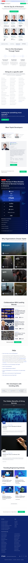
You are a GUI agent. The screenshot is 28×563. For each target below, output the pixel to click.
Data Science (16, 158)
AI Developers (3, 78)
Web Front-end (21, 479)
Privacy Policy (14, 559)
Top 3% (12, 7)
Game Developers (3, 547)
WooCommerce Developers (22, 98)
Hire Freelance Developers (4, 521)
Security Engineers (21, 78)
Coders (2, 91)
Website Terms (18, 559)
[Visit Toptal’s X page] (22, 556)
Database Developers (4, 92)
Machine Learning (12, 158)
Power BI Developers (12, 94)
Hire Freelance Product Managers (5, 528)
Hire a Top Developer (14, 11)
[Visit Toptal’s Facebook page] (24, 556)
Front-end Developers (4, 535)
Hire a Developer (23, 3)
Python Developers (12, 97)
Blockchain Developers (4, 88)
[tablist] (14, 137)
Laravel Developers (12, 82)
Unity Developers (21, 91)
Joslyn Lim (5, 35)
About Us (16, 526)
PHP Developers (12, 92)
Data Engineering (17, 159)
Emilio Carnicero (20, 35)
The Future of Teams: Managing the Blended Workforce (12, 427)
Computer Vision (21, 159)
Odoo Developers (12, 88)
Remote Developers (12, 101)
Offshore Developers (12, 89)
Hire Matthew (13, 164)
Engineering (3, 479)
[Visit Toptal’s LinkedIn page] (20, 556)
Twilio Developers (21, 89)
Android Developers (3, 79)
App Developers (3, 82)
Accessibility (22, 559)
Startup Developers (21, 85)
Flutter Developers (3, 100)
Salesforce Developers (13, 104)
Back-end (7, 479)
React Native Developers (13, 100)
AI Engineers (2, 540)
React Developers (12, 98)
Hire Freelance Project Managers (5, 526)
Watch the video (6, 253)
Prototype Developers (12, 95)
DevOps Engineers (3, 94)
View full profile (7, 31)
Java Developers (3, 104)
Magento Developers (17, 536)
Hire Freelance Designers (4, 522)
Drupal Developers (3, 546)
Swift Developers (21, 88)
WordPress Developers (21, 100)
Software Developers (21, 82)
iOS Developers (3, 550)
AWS (13, 159)
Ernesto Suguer (13, 22)
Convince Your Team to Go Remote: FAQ (11, 454)
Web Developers (21, 95)
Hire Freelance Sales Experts (4, 529)
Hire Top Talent (18, 342)
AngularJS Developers (4, 543)
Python (11, 159)
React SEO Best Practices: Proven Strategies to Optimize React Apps (20, 481)
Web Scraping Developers (22, 97)
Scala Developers (16, 547)
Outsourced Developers (13, 91)
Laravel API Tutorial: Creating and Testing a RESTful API (7, 481)
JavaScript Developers (13, 78)
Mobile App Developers (4, 539)
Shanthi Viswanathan (6, 22)
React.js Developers (16, 543)
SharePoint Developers (21, 79)
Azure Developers (3, 85)
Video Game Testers (21, 92)
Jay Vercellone (20, 22)
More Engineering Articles (14, 503)
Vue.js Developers (21, 94)
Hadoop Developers (3, 549)
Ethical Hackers (3, 97)
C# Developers (3, 89)
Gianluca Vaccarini (13, 35)
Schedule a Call (5, 119)
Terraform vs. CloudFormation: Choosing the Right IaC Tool (20, 497)
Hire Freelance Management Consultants (6, 525)
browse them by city (18, 75)
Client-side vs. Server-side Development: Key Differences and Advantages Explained (7, 497)
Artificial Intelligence (21, 158)
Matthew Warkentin (13, 142)
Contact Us (16, 522)
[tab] (7, 135)
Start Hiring (23, 171)
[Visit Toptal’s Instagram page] (26, 556)
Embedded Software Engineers (5, 95)
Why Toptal (16, 521)
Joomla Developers (12, 79)
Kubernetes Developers (17, 535)
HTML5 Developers (3, 101)
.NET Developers (12, 85)
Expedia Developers (3, 98)
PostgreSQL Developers (17, 540)
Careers (16, 525)
